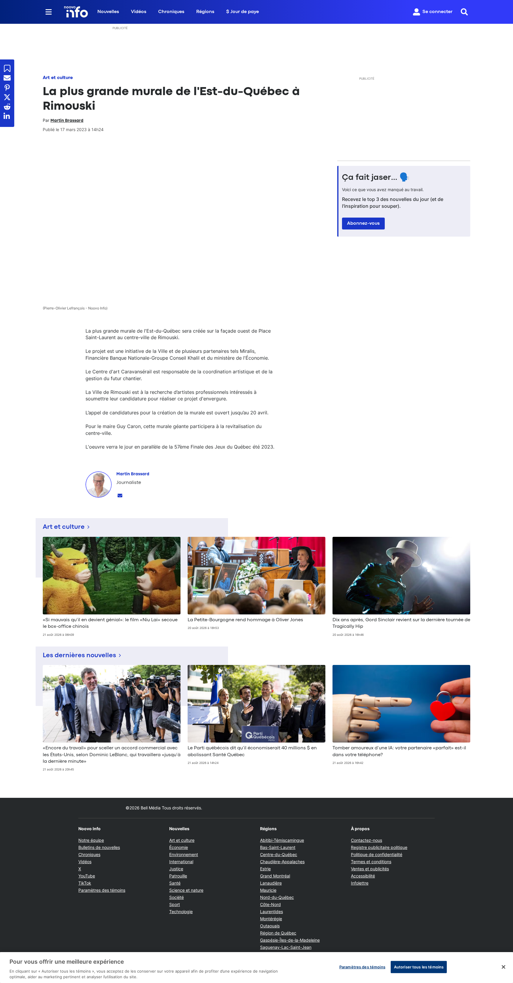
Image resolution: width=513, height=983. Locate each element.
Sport (174, 904)
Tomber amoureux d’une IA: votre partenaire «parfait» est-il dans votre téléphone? (399, 751)
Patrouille (178, 875)
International (181, 861)
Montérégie (271, 918)
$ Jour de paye (242, 12)
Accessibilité (363, 875)
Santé (174, 883)
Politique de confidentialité (376, 854)
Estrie (265, 868)
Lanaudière (271, 883)
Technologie (181, 911)
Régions (205, 12)
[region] (256, 967)
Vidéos (138, 12)
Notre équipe (91, 840)
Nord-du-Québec (277, 897)
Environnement (183, 854)
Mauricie (268, 890)
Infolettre (359, 883)
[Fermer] (503, 966)
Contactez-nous (366, 840)
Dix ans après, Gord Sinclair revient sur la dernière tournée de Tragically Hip (401, 623)
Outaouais (270, 925)
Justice (176, 868)
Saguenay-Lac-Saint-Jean (285, 947)
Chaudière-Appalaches (282, 861)
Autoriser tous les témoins (419, 967)
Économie (178, 847)
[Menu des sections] (49, 12)
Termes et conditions (371, 861)
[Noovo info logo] (76, 12)
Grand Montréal (275, 875)
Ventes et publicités (370, 868)
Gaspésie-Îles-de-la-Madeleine (290, 940)
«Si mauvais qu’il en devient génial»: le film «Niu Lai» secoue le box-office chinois (110, 623)
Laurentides (271, 911)
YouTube (86, 875)
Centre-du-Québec (278, 854)
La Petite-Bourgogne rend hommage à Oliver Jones (245, 620)
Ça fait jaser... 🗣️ (376, 177)
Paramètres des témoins (101, 890)
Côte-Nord (270, 904)
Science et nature (186, 890)
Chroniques (171, 12)
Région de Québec (278, 932)
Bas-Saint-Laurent (277, 847)
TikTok (84, 883)
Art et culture (58, 78)
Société (176, 897)
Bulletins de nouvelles (99, 847)
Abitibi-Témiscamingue (282, 840)
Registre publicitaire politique (379, 847)
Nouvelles (108, 12)
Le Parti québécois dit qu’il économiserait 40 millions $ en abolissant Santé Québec (252, 751)
